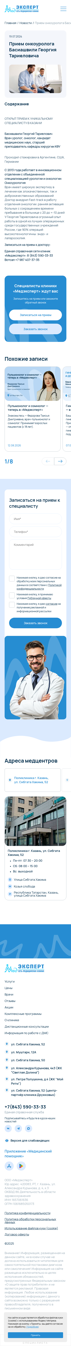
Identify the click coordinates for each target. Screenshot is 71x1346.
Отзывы (10, 1000)
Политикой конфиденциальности (39, 587)
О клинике (12, 1020)
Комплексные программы (23, 1013)
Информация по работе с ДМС (26, 1032)
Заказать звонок (35, 329)
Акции (9, 1007)
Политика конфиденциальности (27, 1212)
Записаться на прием (35, 315)
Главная (10, 22)
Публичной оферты (39, 598)
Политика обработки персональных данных (30, 1221)
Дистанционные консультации (27, 1026)
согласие (51, 604)
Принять (35, 1335)
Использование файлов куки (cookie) (31, 1228)
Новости (25, 22)
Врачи (9, 994)
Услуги (10, 981)
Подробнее (32, 1326)
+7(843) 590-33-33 (25, 1106)
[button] (48, 461)
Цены (8, 987)
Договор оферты (17, 1234)
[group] (33, 409)
